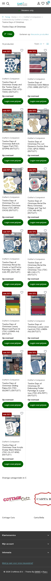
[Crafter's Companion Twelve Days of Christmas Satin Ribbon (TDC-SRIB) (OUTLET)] (38, 63)
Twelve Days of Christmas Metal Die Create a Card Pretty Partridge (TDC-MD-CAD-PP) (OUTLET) (11, 267)
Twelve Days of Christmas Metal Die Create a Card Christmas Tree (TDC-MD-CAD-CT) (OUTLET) (38, 269)
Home (14, 17)
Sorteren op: (25, 34)
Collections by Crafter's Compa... (16, 20)
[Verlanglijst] (42, 3)
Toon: (36, 44)
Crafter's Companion (32, 17)
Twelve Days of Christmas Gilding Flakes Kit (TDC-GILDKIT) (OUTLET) (11, 387)
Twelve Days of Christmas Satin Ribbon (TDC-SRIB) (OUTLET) (38, 85)
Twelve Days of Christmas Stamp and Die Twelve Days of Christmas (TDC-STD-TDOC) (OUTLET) (12, 87)
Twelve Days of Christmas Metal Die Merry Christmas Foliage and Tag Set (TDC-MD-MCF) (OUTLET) (37, 207)
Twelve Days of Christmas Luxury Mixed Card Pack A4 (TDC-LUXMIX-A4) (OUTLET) (11, 329)
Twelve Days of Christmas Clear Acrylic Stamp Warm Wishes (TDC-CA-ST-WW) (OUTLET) (12, 450)
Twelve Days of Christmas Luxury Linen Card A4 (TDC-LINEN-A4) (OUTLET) (38, 328)
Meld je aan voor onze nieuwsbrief (17, 563)
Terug (7, 17)
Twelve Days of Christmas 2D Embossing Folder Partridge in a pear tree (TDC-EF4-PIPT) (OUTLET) (37, 389)
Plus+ (45, 572)
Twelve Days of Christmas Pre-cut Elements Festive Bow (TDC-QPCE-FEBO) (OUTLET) (38, 147)
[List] (47, 44)
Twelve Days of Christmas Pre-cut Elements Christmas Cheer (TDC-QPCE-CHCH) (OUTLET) (11, 206)
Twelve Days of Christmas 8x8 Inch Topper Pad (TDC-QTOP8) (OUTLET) (10, 145)
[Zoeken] (7, 3)
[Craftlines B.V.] (25, 3)
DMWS (38, 572)
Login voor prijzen (13, 101)
